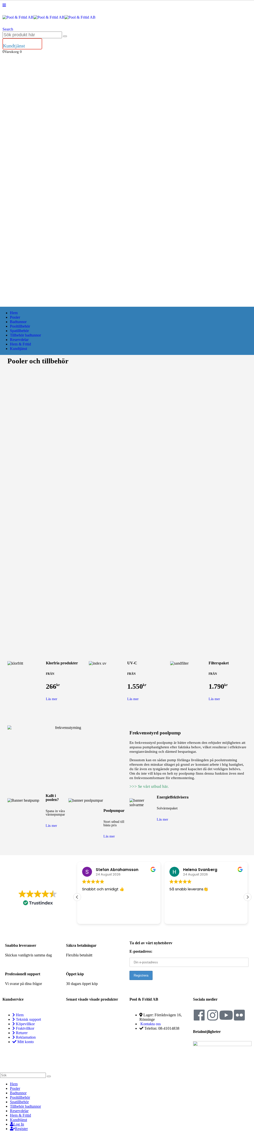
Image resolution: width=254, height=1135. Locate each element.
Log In (18, 1124)
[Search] (65, 36)
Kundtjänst (18, 348)
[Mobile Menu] (4, 5)
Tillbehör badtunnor (25, 335)
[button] (7, 29)
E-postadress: (140, 951)
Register (21, 1129)
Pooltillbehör (20, 326)
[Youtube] (226, 1015)
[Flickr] (239, 1015)
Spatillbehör (19, 331)
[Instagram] (212, 1015)
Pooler (15, 317)
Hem (14, 313)
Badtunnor (18, 322)
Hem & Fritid (20, 344)
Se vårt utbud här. (153, 786)
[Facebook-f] (199, 1015)
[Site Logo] (48, 17)
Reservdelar (19, 340)
